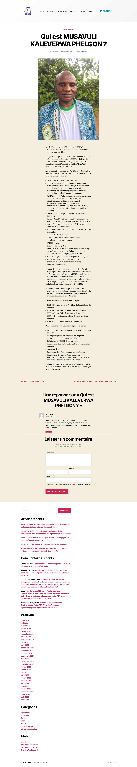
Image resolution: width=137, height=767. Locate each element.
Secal (23, 721)
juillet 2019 (25, 694)
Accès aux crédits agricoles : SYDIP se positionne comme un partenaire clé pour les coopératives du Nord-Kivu (45, 572)
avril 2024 (25, 659)
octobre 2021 (26, 681)
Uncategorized (68, 29)
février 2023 (26, 667)
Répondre (49, 432)
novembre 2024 (27, 651)
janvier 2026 (26, 631)
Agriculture (25, 713)
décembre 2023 (27, 661)
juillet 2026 (25, 620)
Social (23, 724)
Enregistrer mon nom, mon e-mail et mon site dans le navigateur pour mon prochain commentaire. (69, 485)
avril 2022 (25, 675)
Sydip (56, 51)
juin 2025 (24, 642)
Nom (47, 468)
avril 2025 (25, 645)
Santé (23, 718)
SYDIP (28, 762)
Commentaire (50, 453)
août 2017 (25, 700)
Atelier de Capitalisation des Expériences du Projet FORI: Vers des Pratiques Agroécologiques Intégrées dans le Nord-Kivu (41, 605)
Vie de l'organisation (29, 729)
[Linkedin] (106, 11)
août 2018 (25, 697)
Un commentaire (82, 51)
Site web (48, 476)
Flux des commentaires (30, 747)
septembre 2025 (27, 640)
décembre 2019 (27, 692)
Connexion (25, 742)
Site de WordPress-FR (29, 750)
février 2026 (26, 629)
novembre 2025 (27, 634)
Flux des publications (29, 745)
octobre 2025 (26, 637)
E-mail (71, 468)
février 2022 (26, 678)
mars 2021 (25, 686)
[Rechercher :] (38, 511)
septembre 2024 (27, 656)
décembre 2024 (27, 648)
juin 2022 (24, 672)
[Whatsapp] (104, 11)
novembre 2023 (27, 664)
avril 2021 (25, 683)
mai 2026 (24, 623)
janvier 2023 (26, 670)
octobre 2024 (26, 653)
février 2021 (26, 689)
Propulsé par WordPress (40, 762)
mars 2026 (25, 626)
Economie (25, 715)
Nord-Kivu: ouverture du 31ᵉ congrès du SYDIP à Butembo (44, 544)
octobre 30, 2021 (67, 51)
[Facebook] (101, 11)
